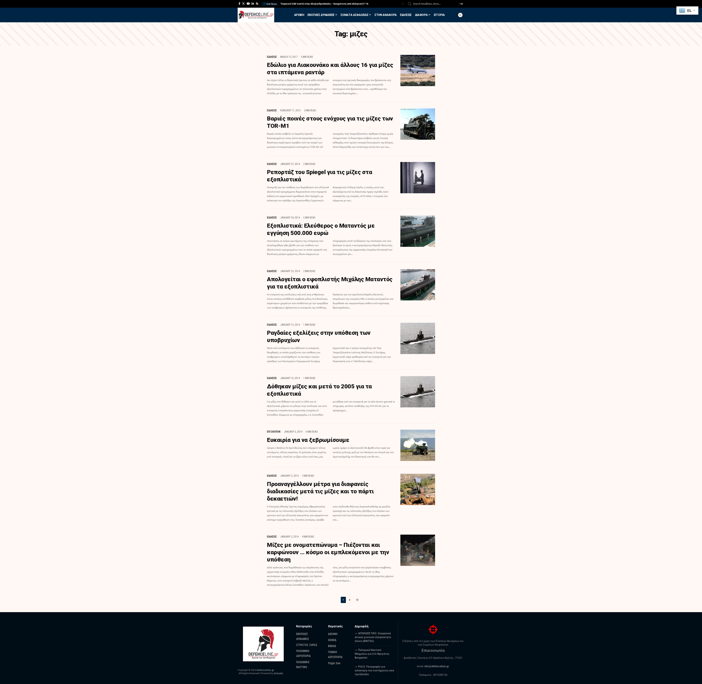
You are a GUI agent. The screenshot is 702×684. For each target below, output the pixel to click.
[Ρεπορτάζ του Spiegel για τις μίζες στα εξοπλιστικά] (417, 177)
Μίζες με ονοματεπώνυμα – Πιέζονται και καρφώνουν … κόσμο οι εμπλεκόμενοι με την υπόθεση (328, 552)
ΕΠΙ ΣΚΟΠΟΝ (273, 431)
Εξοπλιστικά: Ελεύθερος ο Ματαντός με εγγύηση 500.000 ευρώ (321, 229)
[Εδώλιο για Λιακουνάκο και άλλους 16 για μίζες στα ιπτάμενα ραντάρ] (417, 70)
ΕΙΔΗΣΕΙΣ (272, 56)
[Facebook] (239, 3)
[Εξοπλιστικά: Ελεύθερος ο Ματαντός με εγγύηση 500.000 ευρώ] (417, 231)
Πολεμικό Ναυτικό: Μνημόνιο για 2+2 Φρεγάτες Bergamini (372, 654)
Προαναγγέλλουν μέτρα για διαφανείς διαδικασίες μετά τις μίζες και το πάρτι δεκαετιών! (320, 491)
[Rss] (257, 3)
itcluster (279, 673)
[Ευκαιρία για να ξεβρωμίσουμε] (417, 445)
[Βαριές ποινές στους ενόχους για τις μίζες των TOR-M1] (417, 124)
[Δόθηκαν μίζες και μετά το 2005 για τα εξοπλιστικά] (417, 391)
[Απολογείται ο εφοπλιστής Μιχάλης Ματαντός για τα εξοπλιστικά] (417, 284)
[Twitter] (243, 3)
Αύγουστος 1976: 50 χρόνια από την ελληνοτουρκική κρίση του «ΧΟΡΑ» (320, 3)
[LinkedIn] (253, 3)
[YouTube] (248, 3)
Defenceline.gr (265, 670)
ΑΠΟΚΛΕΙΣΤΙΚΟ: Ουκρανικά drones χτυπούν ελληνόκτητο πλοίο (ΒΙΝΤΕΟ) (373, 637)
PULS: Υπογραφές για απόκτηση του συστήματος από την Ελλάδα (374, 670)
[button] (402, 4)
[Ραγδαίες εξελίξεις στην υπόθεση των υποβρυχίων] (417, 338)
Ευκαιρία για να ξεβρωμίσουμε (308, 439)
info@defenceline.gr (436, 666)
